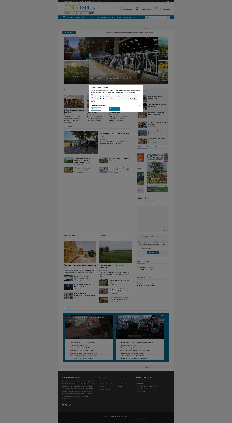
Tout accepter (114, 109)
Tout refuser (96, 109)
